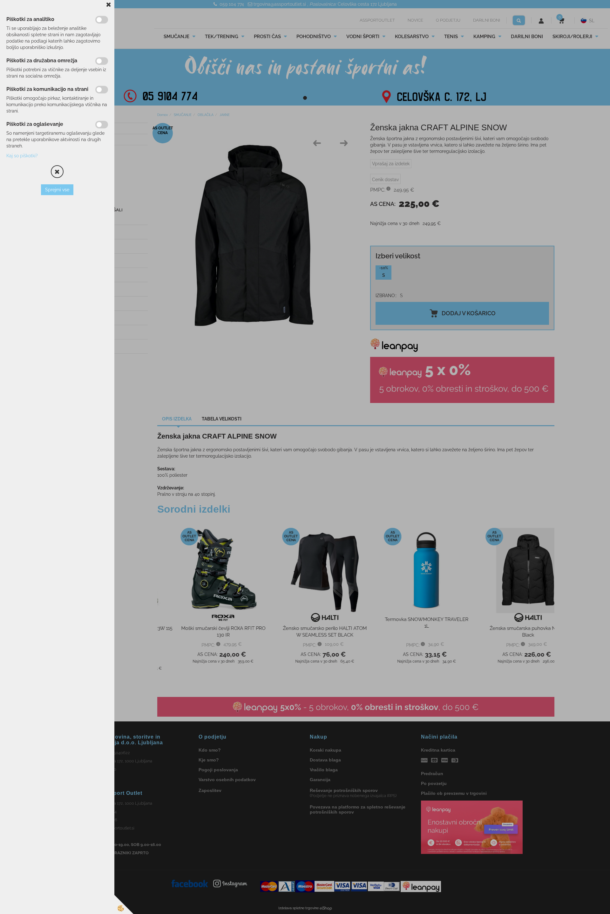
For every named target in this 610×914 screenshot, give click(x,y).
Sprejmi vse (57, 189)
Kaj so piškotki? (22, 155)
